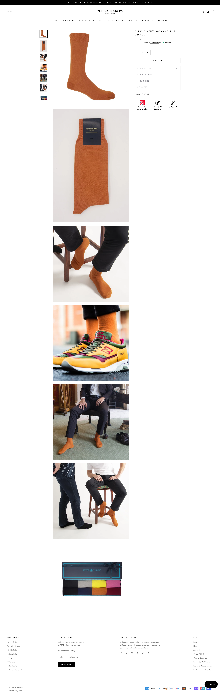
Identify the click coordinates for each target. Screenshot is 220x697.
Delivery (10, 658)
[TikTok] (143, 653)
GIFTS (101, 20)
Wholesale (11, 662)
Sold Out (157, 60)
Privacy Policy (12, 642)
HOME (55, 20)
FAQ (195, 642)
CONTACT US (147, 20)
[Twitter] (145, 94)
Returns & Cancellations (16, 670)
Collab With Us (198, 654)
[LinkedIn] (148, 653)
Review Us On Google (201, 662)
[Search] (208, 12)
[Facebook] (142, 94)
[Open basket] (213, 11)
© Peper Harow (16, 687)
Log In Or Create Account (203, 666)
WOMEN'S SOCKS (86, 20)
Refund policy (12, 666)
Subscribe (66, 664)
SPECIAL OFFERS (115, 20)
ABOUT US (162, 20)
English (9, 12)
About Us (196, 650)
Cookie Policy (12, 650)
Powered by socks (15, 690)
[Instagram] (132, 653)
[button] (157, 69)
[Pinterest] (148, 94)
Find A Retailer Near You (202, 670)
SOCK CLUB (133, 20)
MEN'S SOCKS (68, 20)
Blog (195, 646)
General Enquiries (200, 658)
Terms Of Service (13, 646)
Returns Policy (12, 654)
